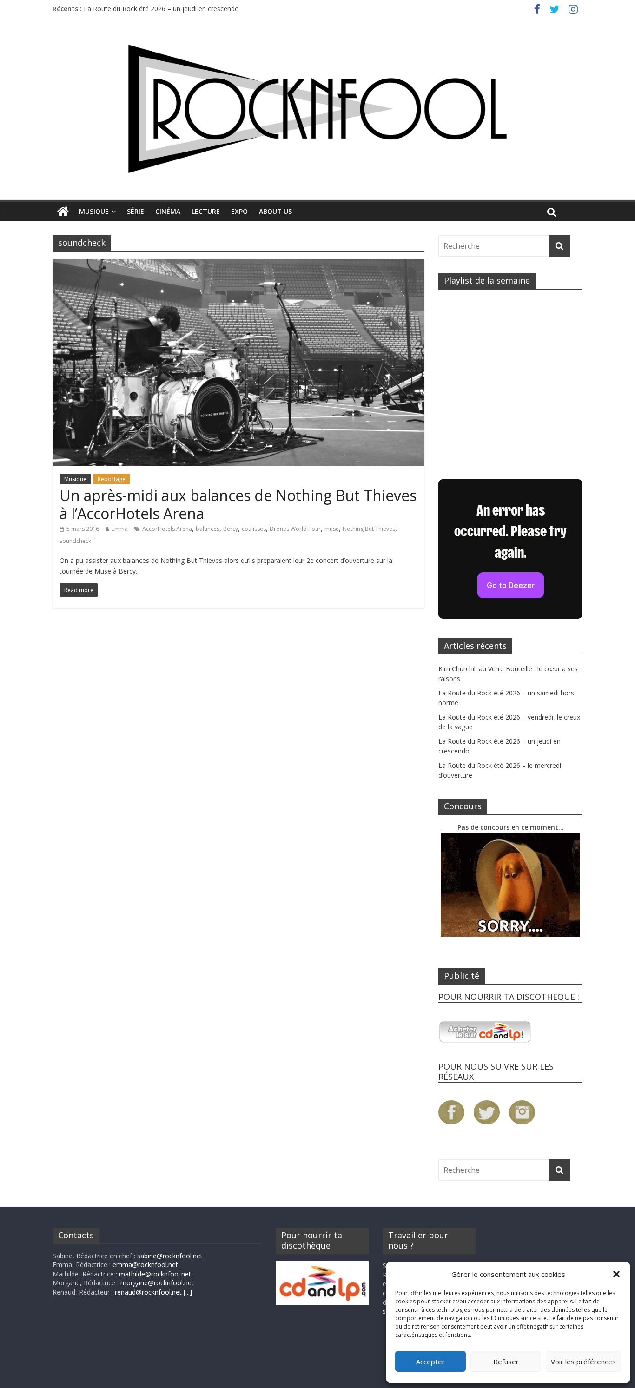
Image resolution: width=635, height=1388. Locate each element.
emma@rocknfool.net (145, 1264)
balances (207, 529)
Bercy (230, 529)
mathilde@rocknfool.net (155, 1273)
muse (331, 529)
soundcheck (75, 541)
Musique (94, 211)
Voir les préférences (583, 1361)
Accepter (430, 1361)
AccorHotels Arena (167, 529)
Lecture (206, 211)
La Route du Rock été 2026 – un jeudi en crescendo (161, 8)
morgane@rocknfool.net (157, 1282)
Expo (239, 211)
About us (275, 211)
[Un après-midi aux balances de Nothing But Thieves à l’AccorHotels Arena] (238, 264)
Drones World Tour (295, 529)
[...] (188, 1292)
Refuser (506, 1361)
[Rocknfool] (317, 108)
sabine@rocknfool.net (170, 1255)
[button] (616, 1274)
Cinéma (167, 211)
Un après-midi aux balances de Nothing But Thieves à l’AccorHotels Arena (238, 504)
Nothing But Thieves (369, 529)
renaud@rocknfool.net (148, 1292)
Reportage (112, 479)
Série (135, 211)
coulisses (254, 529)
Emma (120, 529)
